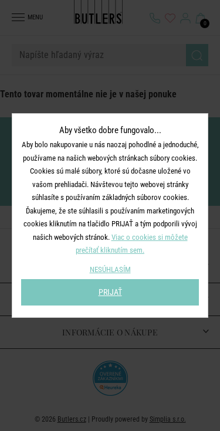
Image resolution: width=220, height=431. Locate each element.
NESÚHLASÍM (110, 269)
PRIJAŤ (110, 292)
